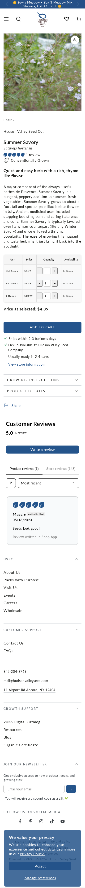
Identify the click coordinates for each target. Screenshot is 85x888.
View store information (26, 364)
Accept (40, 865)
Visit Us (11, 587)
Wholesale (13, 610)
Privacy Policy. (32, 853)
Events (10, 595)
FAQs (8, 650)
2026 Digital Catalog (22, 721)
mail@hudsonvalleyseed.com (26, 680)
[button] (18, 19)
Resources (12, 729)
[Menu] (6, 19)
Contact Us (14, 643)
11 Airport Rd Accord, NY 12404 (29, 689)
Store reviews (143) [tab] (61, 469)
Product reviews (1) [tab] (24, 469)
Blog (7, 737)
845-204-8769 (15, 671)
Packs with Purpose (21, 579)
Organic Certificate (21, 745)
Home (8, 120)
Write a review (42, 449)
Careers (10, 602)
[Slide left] (8, 4)
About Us (12, 572)
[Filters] (11, 483)
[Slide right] (77, 4)
